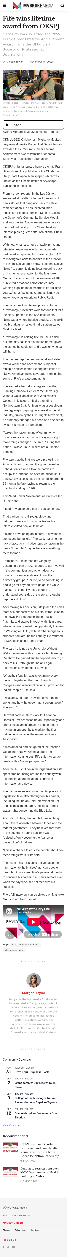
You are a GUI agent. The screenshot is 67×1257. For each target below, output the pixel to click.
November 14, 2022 (41, 61)
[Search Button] (62, 5)
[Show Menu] (4, 5)
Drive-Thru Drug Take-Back (32, 1072)
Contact (35, 1230)
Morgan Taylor (14, 61)
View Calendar (11, 1125)
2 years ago (30, 1181)
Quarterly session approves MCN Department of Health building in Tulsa (39, 1172)
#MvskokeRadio (14, 950)
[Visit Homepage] (33, 5)
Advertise (20, 1230)
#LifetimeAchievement (25, 944)
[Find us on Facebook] (3, 1247)
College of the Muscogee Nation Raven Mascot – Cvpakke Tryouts (36, 1100)
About (6, 1230)
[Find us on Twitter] (8, 1247)
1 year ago (29, 1161)
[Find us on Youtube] (13, 1247)
